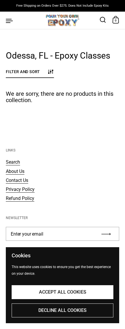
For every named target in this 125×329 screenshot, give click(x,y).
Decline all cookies (62, 310)
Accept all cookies (62, 292)
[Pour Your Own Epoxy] (62, 20)
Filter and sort (23, 71)
